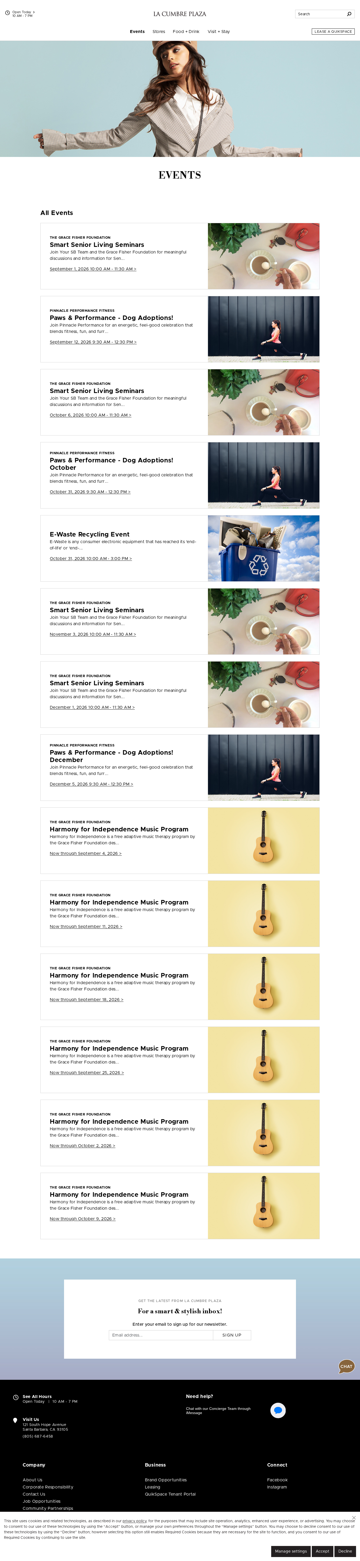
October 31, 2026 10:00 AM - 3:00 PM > (91, 559)
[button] (354, 1518)
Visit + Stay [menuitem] (219, 32)
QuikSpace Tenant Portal (170, 1494)
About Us (32, 1480)
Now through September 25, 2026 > (87, 1073)
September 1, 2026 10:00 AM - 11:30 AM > (93, 269)
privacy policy (134, 1521)
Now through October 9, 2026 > (83, 1219)
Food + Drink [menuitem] (186, 32)
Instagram (277, 1487)
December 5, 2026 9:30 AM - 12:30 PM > (91, 784)
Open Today (21, 12)
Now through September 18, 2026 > (86, 1000)
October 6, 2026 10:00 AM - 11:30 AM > (91, 415)
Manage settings (291, 1551)
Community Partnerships (48, 1508)
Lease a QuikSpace (333, 31)
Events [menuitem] (137, 32)
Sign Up (232, 1335)
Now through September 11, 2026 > (86, 927)
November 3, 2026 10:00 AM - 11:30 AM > (93, 634)
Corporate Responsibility (48, 1487)
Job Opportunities (42, 1501)
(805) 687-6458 (38, 1436)
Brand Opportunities (166, 1480)
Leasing (152, 1487)
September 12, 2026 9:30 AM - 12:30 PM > (93, 342)
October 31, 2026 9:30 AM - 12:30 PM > (90, 492)
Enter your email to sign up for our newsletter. (180, 1324)
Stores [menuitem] (159, 32)
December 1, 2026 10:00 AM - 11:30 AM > (92, 707)
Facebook (277, 1480)
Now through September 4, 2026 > (86, 853)
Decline (345, 1551)
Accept (322, 1551)
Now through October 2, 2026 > (82, 1146)
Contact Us (34, 1494)
